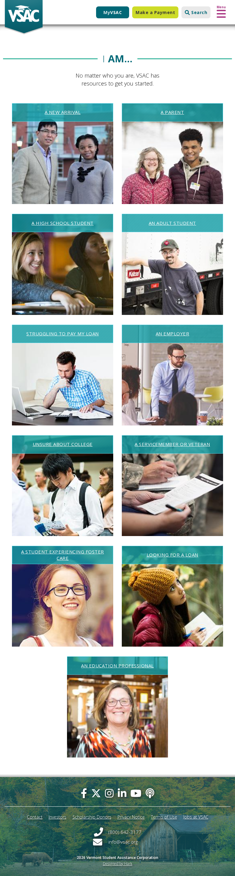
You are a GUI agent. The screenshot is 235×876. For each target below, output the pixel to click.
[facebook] (84, 793)
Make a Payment (155, 12)
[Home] (24, 17)
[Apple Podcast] (150, 793)
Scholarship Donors (92, 817)
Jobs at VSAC (195, 817)
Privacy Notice (131, 817)
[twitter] (96, 793)
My (112, 12)
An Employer (172, 333)
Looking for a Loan (172, 555)
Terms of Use (164, 817)
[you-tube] (135, 793)
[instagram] (109, 793)
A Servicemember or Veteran (172, 444)
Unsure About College (63, 444)
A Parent (172, 112)
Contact (35, 817)
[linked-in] (122, 793)
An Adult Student (172, 223)
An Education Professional (117, 665)
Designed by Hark (117, 863)
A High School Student (63, 223)
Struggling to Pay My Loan (62, 333)
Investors (57, 817)
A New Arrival (63, 112)
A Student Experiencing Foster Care (62, 555)
